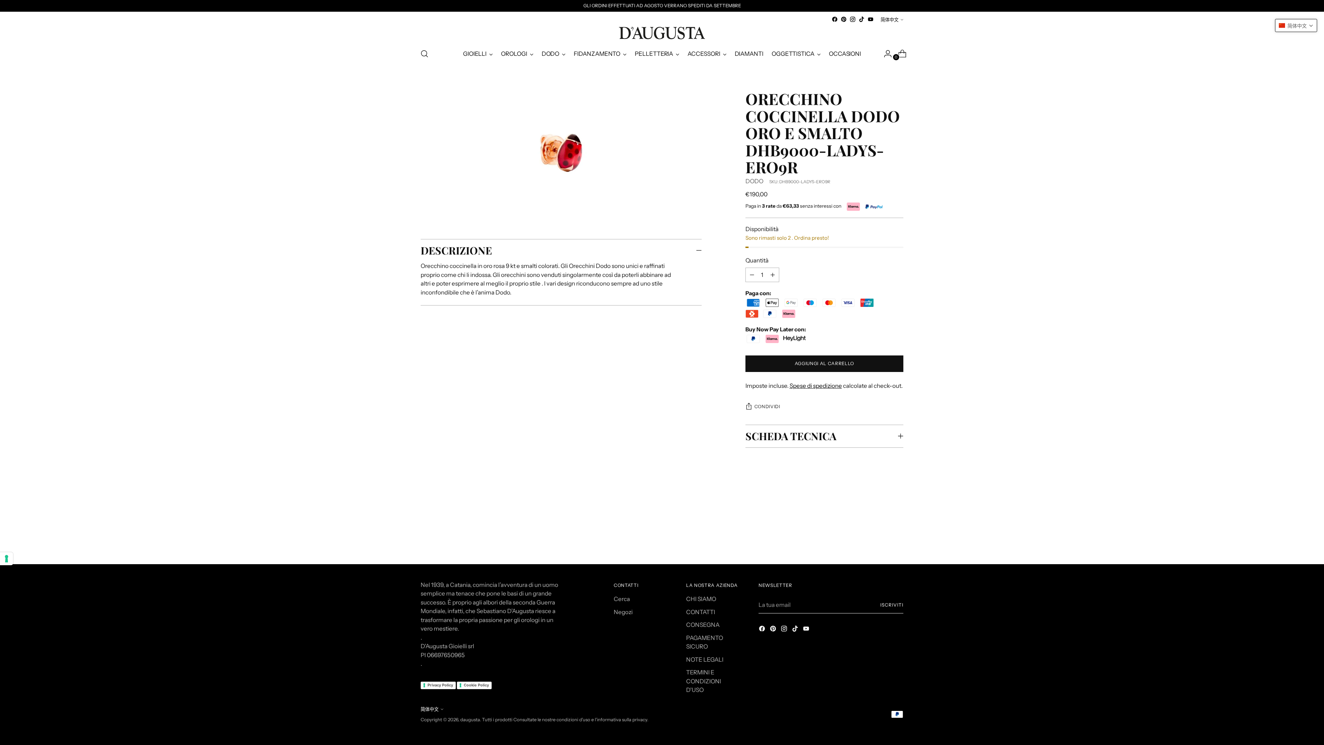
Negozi (623, 612)
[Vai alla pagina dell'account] (885, 54)
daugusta (470, 719)
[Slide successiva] (897, 513)
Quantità (757, 260)
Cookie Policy (476, 685)
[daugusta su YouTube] (870, 19)
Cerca (622, 599)
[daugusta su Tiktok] (862, 19)
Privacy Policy (440, 685)
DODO (754, 181)
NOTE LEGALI (704, 659)
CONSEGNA (703, 624)
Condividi (767, 406)
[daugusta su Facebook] (835, 19)
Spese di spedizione (816, 385)
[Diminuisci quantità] (772, 275)
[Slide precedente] (881, 513)
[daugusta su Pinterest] (844, 19)
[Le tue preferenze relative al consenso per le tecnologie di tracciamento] (6, 558)
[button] (1296, 25)
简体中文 (890, 19)
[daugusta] (662, 33)
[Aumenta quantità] (752, 275)
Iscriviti (891, 605)
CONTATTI (700, 612)
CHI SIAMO (701, 599)
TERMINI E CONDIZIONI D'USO (703, 681)
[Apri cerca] (424, 54)
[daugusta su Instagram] (853, 19)
